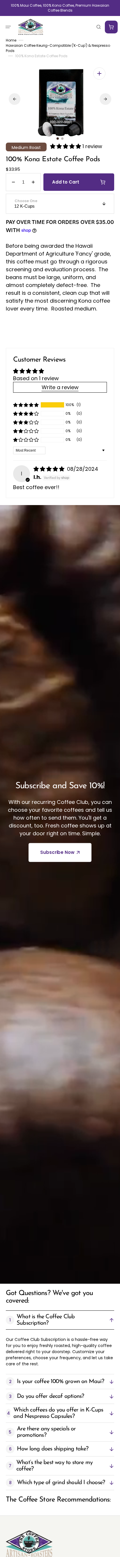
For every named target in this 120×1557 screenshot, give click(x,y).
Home (11, 40)
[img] (49, 469)
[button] (8, 26)
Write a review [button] (60, 387)
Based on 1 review (36, 378)
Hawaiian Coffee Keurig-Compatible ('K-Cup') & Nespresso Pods (58, 48)
